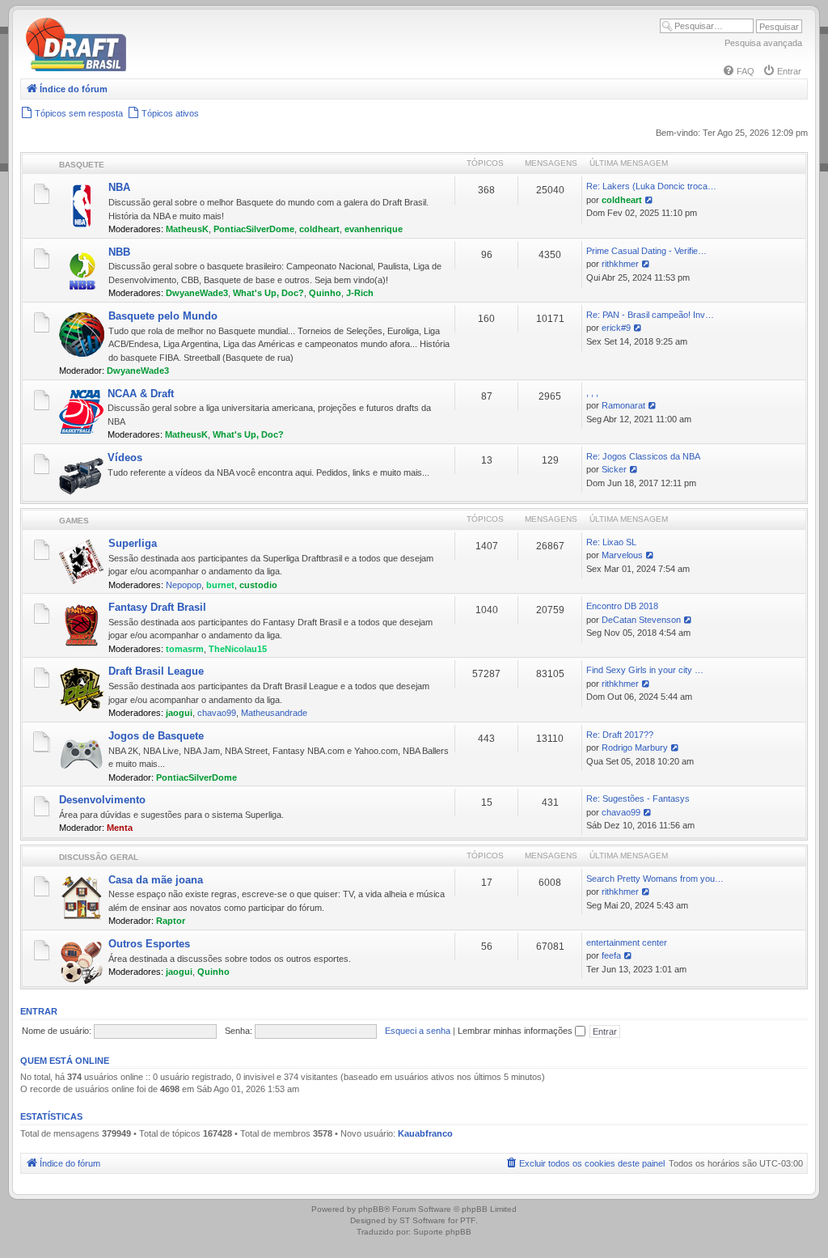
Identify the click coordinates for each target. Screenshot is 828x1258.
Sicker (614, 469)
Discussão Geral (98, 857)
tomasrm (185, 649)
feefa (611, 955)
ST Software (422, 1220)
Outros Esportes (149, 944)
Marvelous (622, 555)
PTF (467, 1220)
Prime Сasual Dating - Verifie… (646, 251)
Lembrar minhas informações (516, 1031)
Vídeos (125, 457)
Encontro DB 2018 (622, 606)
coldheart (319, 229)
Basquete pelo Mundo (163, 316)
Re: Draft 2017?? (619, 734)
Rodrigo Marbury (635, 747)
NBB (119, 252)
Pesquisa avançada (763, 43)
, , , (592, 392)
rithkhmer (620, 264)
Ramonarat (623, 405)
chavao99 (216, 713)
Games (74, 520)
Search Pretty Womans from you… (655, 878)
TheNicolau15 (238, 649)
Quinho (325, 293)
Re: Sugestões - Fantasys (638, 798)
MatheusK (187, 229)
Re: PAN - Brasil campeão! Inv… (650, 315)
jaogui (179, 713)
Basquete (81, 164)
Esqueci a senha (417, 1031)
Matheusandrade (274, 713)
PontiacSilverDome (253, 229)
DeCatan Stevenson (641, 620)
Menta (120, 827)
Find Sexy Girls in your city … (644, 670)
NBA (119, 187)
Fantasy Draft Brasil (157, 607)
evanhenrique (373, 229)
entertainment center (626, 942)
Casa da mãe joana (155, 880)
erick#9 (616, 328)
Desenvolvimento (102, 800)
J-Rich (360, 293)
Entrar (38, 1011)
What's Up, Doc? (268, 293)
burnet (220, 585)
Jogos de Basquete (156, 736)
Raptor (170, 920)
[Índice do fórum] (145, 68)
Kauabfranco (425, 1133)
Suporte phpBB (442, 1231)
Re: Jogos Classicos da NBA (643, 456)
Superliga (132, 543)
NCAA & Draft (141, 394)
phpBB (371, 1209)
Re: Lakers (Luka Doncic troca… (651, 186)
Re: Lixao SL (611, 542)
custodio (258, 585)
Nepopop (183, 585)
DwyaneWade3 (197, 293)
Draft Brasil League (156, 671)
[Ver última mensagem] (649, 200)
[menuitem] (738, 71)
